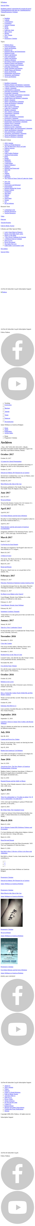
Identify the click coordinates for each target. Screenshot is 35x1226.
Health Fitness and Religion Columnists (16, 98)
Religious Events (9, 53)
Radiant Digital (8, 1106)
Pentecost (7, 418)
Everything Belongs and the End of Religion (14, 515)
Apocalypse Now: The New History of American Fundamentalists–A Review (15, 767)
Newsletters (4, 249)
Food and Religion (9, 46)
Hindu (8, 10)
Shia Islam (7, 193)
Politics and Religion (10, 58)
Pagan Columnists (9, 115)
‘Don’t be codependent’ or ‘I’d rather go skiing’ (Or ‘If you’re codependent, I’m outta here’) (17, 797)
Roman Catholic (9, 190)
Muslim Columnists (10, 110)
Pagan (6, 37)
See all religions (9, 203)
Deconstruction (8, 421)
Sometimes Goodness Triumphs (10, 611)
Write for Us (8, 1097)
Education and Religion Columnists (14, 91)
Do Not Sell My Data (10, 1102)
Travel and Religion (10, 77)
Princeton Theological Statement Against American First (17, 583)
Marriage (7, 408)
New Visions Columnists (11, 111)
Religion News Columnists (12, 123)
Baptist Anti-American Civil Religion (12, 750)
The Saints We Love (10, 244)
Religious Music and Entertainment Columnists (18, 128)
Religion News (8, 45)
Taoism (6, 200)
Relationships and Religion (12, 73)
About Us (7, 1085)
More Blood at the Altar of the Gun (11, 484)
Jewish (12, 10)
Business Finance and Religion (13, 63)
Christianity (7, 161)
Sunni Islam (7, 198)
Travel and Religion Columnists (13, 135)
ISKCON (7, 170)
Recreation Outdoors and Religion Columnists (18, 120)
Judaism (6, 173)
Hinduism (7, 166)
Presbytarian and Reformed (12, 185)
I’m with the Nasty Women (9, 666)
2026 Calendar (8, 143)
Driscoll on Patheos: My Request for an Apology (15, 472)
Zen (5, 201)
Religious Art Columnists (11, 125)
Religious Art (8, 50)
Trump (6, 415)
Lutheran (7, 175)
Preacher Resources (10, 211)
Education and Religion (11, 66)
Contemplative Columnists (12, 90)
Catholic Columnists (10, 88)
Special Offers (5, 5)
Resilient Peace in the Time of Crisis (11, 654)
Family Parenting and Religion (13, 68)
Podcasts (7, 150)
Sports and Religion (10, 48)
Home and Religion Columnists (13, 103)
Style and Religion (9, 56)
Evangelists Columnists (11, 93)
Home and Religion (10, 71)
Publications (8, 431)
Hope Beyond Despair (7, 840)
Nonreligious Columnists (11, 113)
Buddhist (3, 8)
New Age (7, 181)
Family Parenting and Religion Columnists (16, 95)
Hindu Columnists (9, 100)
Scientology (7, 191)
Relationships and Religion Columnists (15, 121)
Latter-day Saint (18, 10)
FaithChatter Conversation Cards (14, 245)
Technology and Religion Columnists (15, 133)
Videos (6, 151)
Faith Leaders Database (11, 153)
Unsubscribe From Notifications (13, 1109)
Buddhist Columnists (10, 83)
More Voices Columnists (11, 106)
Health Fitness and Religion (12, 70)
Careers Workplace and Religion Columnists (17, 86)
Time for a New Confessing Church (11, 627)
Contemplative (15, 8)
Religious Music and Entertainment (14, 51)
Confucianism (8, 163)
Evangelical (23, 8)
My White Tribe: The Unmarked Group (12, 810)
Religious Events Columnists (12, 127)
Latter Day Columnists (11, 108)
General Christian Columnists (13, 96)
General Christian (9, 25)
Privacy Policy (8, 1099)
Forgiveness (8, 405)
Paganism (7, 183)
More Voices (8, 32)
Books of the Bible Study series (13, 234)
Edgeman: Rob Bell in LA (8, 706)
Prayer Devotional (9, 242)
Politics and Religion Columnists (14, 116)
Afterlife (6, 411)
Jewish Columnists (9, 105)
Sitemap (6, 1111)
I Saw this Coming (6, 643)
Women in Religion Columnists (13, 137)
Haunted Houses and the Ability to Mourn (13, 781)
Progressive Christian (11, 12)
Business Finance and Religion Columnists (17, 85)
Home (6, 428)
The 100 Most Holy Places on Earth (15, 146)
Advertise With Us (9, 1096)
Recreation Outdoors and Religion (14, 61)
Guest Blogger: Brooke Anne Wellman (12, 605)
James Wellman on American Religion (12, 884)
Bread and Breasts (6, 567)
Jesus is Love (8, 240)
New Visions (8, 35)
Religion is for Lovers (7, 681)
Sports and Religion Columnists (13, 130)
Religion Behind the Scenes (12, 188)
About (6, 429)
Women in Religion (10, 60)
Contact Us (7, 1104)
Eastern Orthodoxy (10, 165)
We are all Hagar (6, 500)
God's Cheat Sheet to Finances (13, 232)
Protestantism (8, 186)
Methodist (7, 177)
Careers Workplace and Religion (14, 65)
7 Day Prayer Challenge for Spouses (15, 237)
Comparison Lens (9, 210)
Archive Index (8, 433)
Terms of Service (9, 1101)
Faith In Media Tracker (7, 226)
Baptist (6, 158)
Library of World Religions (12, 145)
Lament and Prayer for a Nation (10, 739)
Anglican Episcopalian (11, 155)
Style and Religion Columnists (13, 132)
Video (2, 216)
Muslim (25, 10)
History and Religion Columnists (14, 101)
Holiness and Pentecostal (11, 168)
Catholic (8, 8)
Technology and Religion (11, 75)
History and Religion (10, 55)
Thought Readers (6, 222)
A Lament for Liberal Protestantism (11, 461)
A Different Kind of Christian (13, 239)
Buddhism (7, 160)
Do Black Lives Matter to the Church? (12, 594)
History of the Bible (10, 235)
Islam (6, 171)
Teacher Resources (10, 213)
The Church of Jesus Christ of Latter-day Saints (18, 178)
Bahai (6, 156)
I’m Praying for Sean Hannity (9, 544)
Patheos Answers (9, 148)
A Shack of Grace (6, 555)
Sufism (6, 196)
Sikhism (6, 195)
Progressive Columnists (11, 118)
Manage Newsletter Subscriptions (14, 1107)
